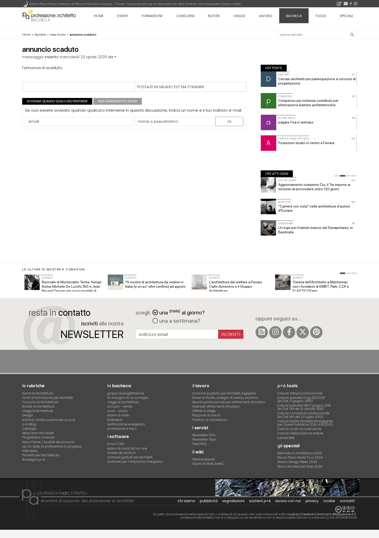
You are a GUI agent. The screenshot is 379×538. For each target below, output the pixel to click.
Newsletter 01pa (204, 439)
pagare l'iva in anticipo (296, 122)
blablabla (115, 420)
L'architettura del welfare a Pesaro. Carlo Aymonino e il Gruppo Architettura (236, 286)
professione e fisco (122, 428)
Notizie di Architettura (38, 406)
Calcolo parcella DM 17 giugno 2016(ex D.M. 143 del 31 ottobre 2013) (304, 407)
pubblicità (209, 500)
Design (27, 415)
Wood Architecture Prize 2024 (299, 466)
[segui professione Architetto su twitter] (302, 332)
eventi (122, 15)
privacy (312, 500)
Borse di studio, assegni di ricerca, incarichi (225, 397)
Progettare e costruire (38, 437)
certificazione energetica (126, 424)
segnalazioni (233, 500)
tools (320, 15)
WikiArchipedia (203, 459)
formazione (152, 15)
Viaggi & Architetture (37, 411)
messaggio (33, 57)
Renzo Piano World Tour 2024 (300, 457)
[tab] (337, 176)
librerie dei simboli (121, 453)
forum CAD (115, 444)
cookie (329, 500)
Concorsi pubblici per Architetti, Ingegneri (224, 393)
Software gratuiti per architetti (130, 457)
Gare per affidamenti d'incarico (216, 406)
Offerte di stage (204, 411)
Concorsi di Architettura (40, 402)
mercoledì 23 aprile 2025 (83, 57)
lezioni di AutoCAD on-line (127, 448)
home (99, 15)
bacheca (40, 20)
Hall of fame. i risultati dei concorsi (48, 442)
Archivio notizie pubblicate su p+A (48, 420)
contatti (347, 500)
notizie (214, 15)
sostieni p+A (260, 500)
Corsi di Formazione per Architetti (47, 397)
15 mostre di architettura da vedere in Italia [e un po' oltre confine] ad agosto (155, 284)
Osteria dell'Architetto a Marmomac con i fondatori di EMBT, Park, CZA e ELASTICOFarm (321, 286)
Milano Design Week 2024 (297, 462)
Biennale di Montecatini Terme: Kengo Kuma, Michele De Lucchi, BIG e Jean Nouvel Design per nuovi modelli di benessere (72, 288)
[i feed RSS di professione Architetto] (262, 332)
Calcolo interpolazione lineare (300, 433)
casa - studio (117, 411)
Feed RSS (199, 444)
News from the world (38, 433)
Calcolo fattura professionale (300, 393)
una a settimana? (179, 320)
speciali (346, 15)
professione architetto (49, 15)
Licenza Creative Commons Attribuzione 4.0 (321, 514)
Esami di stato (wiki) (207, 463)
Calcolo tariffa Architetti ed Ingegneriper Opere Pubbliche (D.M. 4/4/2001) (305, 423)
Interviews (30, 451)
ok (229, 121)
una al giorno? (182, 312)
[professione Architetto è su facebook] (289, 332)
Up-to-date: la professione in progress (51, 446)
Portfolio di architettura (209, 420)
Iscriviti (230, 334)
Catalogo (29, 428)
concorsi (185, 15)
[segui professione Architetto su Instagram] (275, 332)
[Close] (3, 535)
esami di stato (118, 415)
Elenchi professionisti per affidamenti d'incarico (228, 402)
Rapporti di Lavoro (206, 415)
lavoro (265, 15)
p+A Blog (29, 424)
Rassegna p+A (33, 459)
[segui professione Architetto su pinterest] (316, 332)
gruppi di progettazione (125, 393)
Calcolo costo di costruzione (299, 429)
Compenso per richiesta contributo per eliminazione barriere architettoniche (308, 102)
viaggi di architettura (123, 402)
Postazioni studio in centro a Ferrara (306, 143)
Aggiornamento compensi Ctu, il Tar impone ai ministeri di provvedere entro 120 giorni (314, 187)
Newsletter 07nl (203, 435)
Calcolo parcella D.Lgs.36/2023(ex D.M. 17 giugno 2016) (301, 399)
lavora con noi (288, 500)
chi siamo (186, 500)
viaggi (239, 15)
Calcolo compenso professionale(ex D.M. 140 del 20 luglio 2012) (303, 415)
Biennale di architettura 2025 (299, 453)
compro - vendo (120, 406)
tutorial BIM (285, 438)
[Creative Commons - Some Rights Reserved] (189, 509)
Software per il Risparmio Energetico (135, 461)
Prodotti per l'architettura (41, 455)
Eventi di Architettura (37, 393)
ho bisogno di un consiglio (128, 397)
